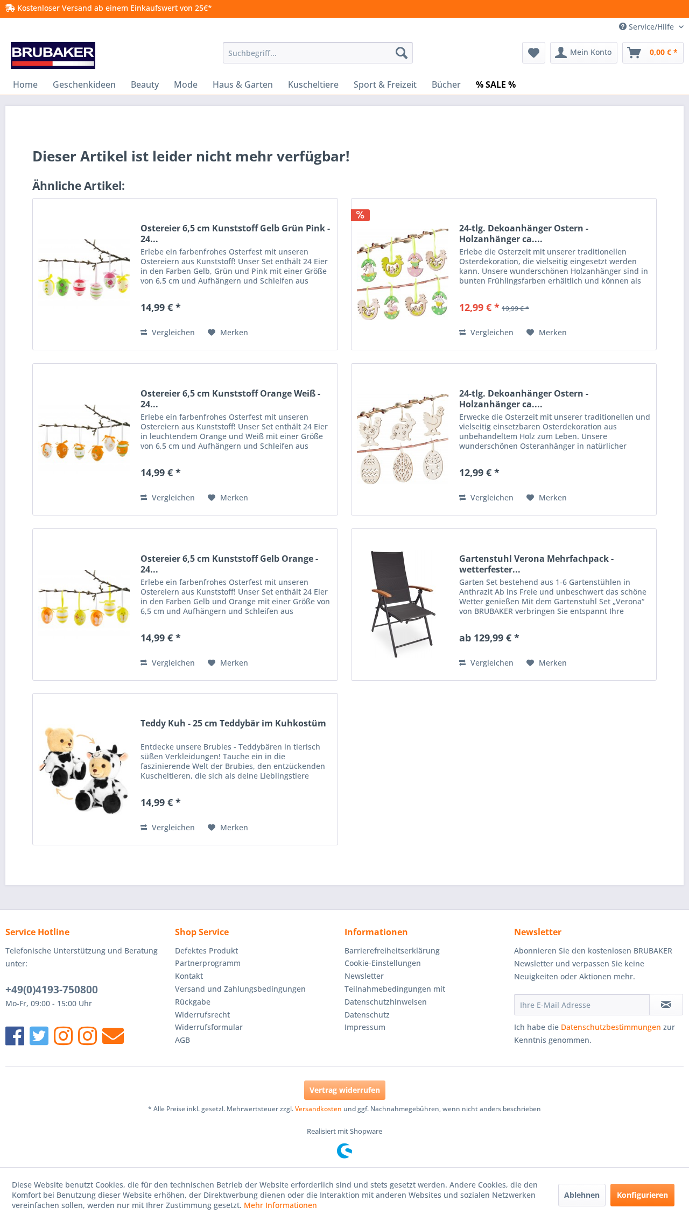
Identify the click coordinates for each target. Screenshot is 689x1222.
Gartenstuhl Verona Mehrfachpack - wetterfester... (536, 564)
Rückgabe (192, 1002)
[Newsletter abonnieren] (666, 1004)
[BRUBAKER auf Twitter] (39, 1035)
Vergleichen (172, 332)
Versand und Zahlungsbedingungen (240, 989)
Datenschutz (367, 1014)
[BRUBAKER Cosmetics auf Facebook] (87, 1035)
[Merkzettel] (533, 52)
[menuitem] (318, 52)
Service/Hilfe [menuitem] (651, 27)
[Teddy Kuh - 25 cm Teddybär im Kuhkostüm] (84, 769)
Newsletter (364, 976)
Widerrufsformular (209, 1027)
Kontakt (189, 976)
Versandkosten (318, 1108)
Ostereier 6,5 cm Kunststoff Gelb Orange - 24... (229, 564)
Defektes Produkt (206, 950)
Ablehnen (582, 1195)
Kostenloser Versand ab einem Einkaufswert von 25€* (113, 8)
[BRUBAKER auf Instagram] (63, 1035)
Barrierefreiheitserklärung (392, 950)
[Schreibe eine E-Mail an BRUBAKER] (113, 1035)
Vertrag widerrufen (345, 1090)
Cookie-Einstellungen (382, 963)
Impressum (364, 1027)
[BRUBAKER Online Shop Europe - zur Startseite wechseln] (53, 55)
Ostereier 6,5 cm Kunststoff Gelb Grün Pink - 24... (235, 233)
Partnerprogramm (208, 963)
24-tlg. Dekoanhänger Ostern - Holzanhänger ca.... (523, 233)
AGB (182, 1040)
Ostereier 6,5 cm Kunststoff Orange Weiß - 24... (230, 398)
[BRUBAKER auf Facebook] (14, 1035)
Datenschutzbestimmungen (611, 1027)
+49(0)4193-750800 (51, 990)
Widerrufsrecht (202, 1014)
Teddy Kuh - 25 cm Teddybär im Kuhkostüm (233, 723)
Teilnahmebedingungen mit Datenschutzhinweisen (394, 995)
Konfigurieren (642, 1195)
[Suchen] (401, 52)
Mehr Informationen (280, 1205)
